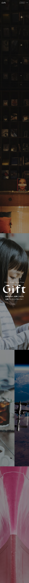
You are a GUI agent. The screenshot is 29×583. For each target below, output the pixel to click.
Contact (22, 2)
